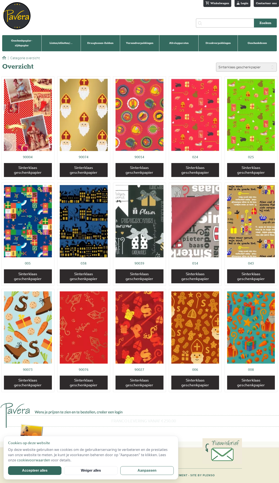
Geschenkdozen (257, 43)
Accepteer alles (35, 470)
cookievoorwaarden (33, 460)
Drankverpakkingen (218, 43)
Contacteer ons (266, 3)
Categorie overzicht (24, 58)
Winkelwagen (219, 3)
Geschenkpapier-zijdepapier (21, 43)
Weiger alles (91, 470)
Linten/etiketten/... (61, 43)
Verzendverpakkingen (139, 43)
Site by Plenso (202, 475)
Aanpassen (147, 470)
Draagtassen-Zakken (100, 43)
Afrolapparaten (179, 43)
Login (244, 3)
